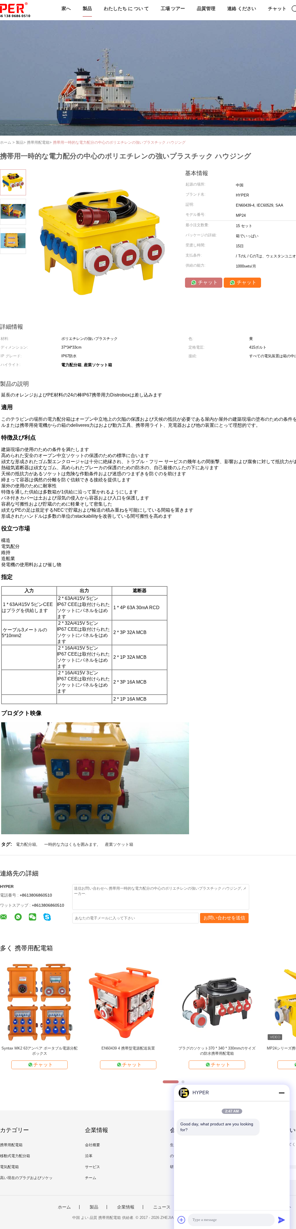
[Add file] (181, 1219)
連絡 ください (241, 8)
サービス (92, 1167)
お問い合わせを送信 (224, 917)
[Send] (281, 1219)
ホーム (64, 1207)
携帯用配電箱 (11, 1145)
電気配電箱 (9, 1167)
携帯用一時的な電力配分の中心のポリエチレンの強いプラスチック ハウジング (119, 142)
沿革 (88, 1156)
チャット (277, 8)
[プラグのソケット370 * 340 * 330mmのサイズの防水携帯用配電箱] (216, 1002)
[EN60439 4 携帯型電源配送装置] (128, 1002)
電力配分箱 (26, 844)
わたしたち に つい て (126, 8)
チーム (90, 1178)
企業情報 (125, 1207)
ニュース (162, 1207)
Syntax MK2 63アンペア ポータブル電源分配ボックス (39, 1051)
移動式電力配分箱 (15, 1156)
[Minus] (281, 1092)
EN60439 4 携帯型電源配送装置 (128, 1048)
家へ (66, 8)
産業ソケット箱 (119, 844)
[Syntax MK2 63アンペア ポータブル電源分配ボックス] (39, 1002)
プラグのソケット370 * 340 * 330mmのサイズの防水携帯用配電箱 (217, 1051)
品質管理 (206, 8)
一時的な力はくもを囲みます (70, 844)
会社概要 (92, 1145)
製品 (87, 8)
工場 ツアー (173, 8)
